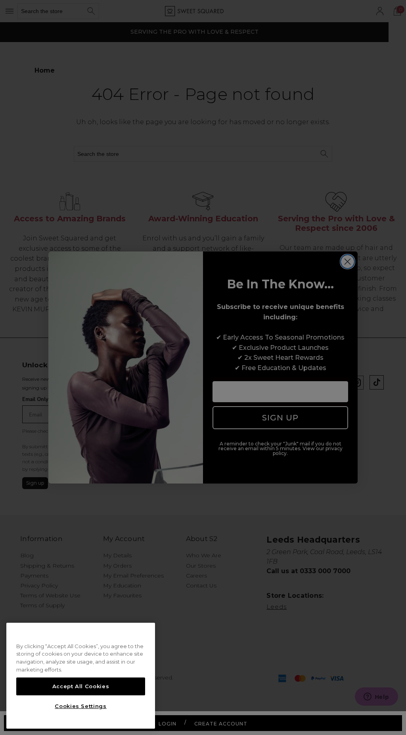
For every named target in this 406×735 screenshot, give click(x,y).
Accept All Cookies (80, 686)
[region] (80, 676)
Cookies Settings (81, 706)
